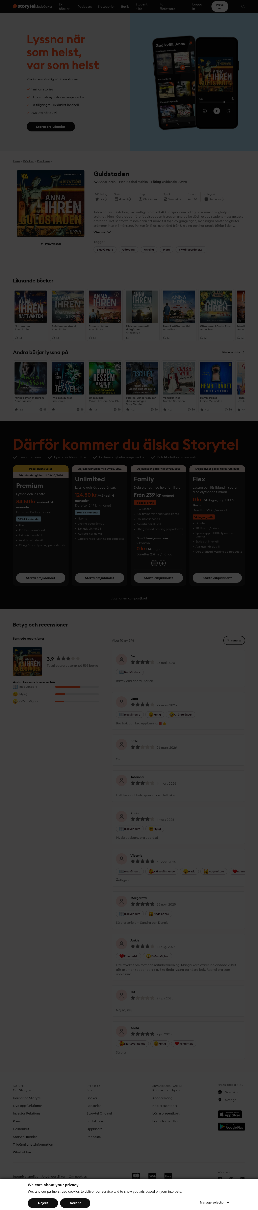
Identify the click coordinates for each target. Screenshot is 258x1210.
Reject (43, 1203)
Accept (75, 1203)
